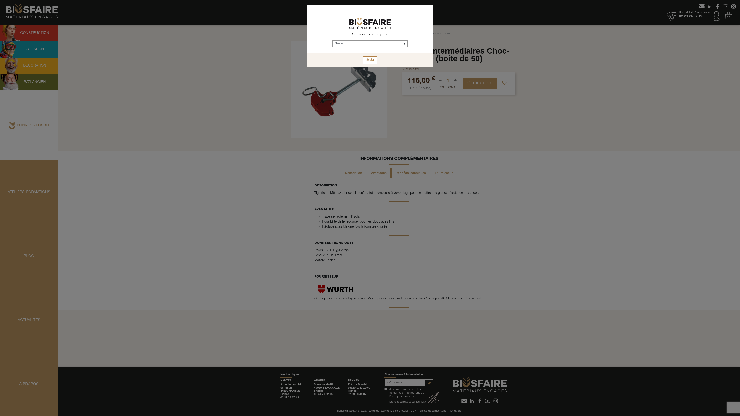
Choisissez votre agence (370, 34)
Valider (370, 60)
